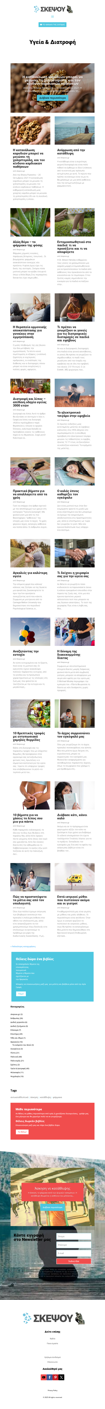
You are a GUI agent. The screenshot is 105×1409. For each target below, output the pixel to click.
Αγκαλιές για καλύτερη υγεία (30, 574)
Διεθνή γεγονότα (17, 1022)
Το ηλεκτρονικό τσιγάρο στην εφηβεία (73, 414)
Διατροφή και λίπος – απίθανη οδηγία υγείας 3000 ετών (30, 402)
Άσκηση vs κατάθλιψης (52, 1188)
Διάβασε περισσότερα (52, 98)
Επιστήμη (14, 1034)
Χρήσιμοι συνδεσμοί (52, 1357)
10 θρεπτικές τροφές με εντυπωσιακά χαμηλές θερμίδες (29, 736)
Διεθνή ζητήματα (17, 1026)
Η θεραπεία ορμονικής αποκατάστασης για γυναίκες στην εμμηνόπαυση (30, 332)
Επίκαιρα (14, 1030)
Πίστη (13, 1053)
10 (62, 107)
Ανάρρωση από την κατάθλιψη (71, 151)
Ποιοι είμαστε (52, 1343)
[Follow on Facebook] (49, 1377)
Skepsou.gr (65, 158)
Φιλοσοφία (15, 1072)
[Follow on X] (61, 1377)
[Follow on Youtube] (44, 1377)
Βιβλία (52, 1339)
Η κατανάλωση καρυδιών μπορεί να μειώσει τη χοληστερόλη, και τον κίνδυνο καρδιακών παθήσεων (52, 80)
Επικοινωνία (52, 1362)
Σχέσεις (13, 1064)
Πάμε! (21, 993)
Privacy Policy (52, 1390)
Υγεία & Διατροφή (18, 1068)
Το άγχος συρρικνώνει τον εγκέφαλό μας (73, 734)
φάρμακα (57, 1097)
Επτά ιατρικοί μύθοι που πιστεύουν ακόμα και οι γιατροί (73, 900)
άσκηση (34, 1097)
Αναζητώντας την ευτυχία (26, 652)
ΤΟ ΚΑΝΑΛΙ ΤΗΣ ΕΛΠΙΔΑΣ (54, 24)
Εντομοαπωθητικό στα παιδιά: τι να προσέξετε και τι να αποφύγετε (74, 247)
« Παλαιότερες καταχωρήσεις (23, 946)
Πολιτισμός (15, 1060)
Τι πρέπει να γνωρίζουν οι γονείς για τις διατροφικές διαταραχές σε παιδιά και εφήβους (73, 333)
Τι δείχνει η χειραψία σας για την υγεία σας (73, 574)
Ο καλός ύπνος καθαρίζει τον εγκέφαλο (68, 494)
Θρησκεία (14, 1042)
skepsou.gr (21, 171)
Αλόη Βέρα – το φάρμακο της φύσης (28, 243)
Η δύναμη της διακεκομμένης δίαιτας (68, 654)
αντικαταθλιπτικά (19, 1097)
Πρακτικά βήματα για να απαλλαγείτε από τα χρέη (30, 494)
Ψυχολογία (15, 1076)
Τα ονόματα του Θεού (21, 1045)
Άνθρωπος (14, 1018)
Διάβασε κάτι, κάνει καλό (72, 816)
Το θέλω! (22, 1131)
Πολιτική (14, 1056)
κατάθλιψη (45, 1097)
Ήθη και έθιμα (16, 1038)
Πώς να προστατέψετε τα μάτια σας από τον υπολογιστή (30, 900)
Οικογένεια (15, 1049)
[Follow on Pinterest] (55, 1377)
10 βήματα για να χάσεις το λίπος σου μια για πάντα (28, 818)
